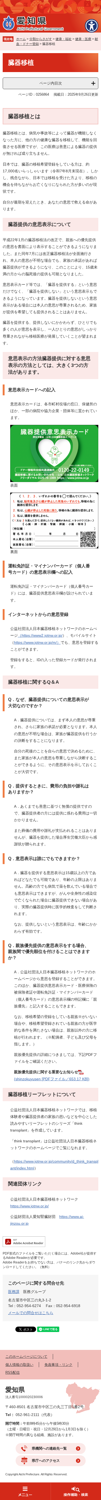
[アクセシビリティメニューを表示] (91, 26)
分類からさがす (40, 39)
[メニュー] (25, 1491)
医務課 (13, 1291)
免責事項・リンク (58, 1365)
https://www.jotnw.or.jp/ (29, 1206)
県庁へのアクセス (46, 1461)
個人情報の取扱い (19, 1365)
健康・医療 (83, 39)
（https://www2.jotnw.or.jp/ (40, 635)
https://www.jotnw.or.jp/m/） (37, 642)
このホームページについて (26, 1356)
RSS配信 (12, 1372)
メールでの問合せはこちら (30, 1313)
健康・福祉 (63, 39)
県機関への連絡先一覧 (49, 1448)
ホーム (21, 39)
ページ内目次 (50, 83)
